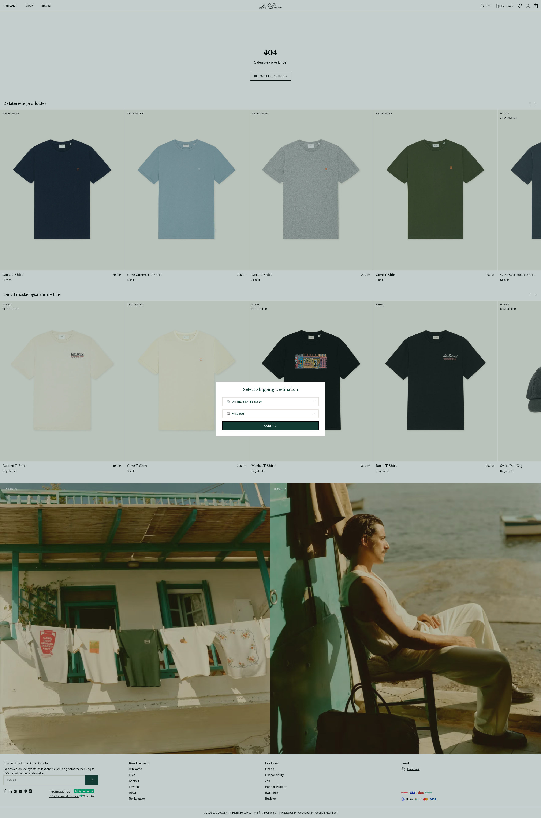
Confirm (270, 425)
